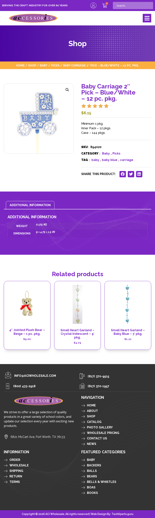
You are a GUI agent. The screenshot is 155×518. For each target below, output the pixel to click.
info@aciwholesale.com (35, 376)
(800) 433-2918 (24, 386)
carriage (126, 160)
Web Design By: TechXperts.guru (112, 514)
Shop (32, 65)
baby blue (109, 160)
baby (95, 160)
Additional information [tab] (30, 205)
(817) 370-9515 (98, 376)
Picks (55, 65)
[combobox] (133, 5)
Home (20, 65)
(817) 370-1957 (98, 386)
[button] (147, 18)
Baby (43, 65)
